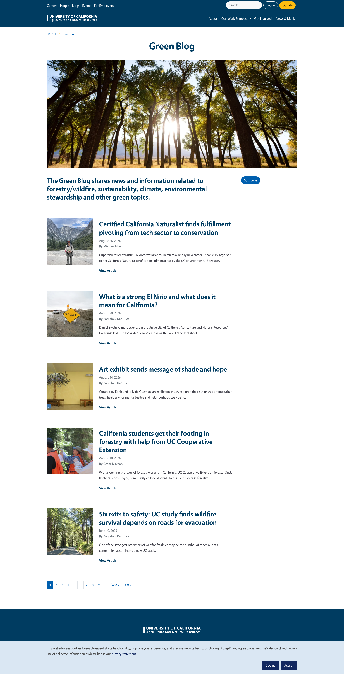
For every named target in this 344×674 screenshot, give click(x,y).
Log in (270, 5)
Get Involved (263, 18)
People (64, 5)
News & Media (286, 18)
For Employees (104, 5)
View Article (107, 270)
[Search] (259, 5)
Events (86, 5)
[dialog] (172, 657)
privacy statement (124, 654)
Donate (287, 5)
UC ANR (52, 34)
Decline (270, 665)
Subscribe (250, 180)
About (213, 18)
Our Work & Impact (234, 18)
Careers (52, 5)
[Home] (72, 18)
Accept (288, 665)
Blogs (75, 5)
